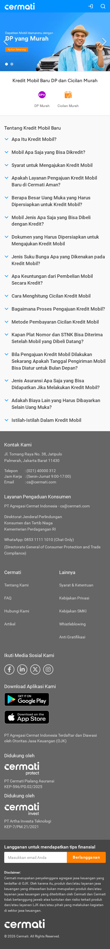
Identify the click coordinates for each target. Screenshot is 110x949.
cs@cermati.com (41, 482)
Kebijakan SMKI (73, 611)
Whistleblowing (72, 624)
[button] (6, 42)
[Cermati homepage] (24, 923)
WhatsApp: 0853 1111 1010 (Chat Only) (39, 539)
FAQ (8, 598)
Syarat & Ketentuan (76, 585)
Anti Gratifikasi (72, 637)
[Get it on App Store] (55, 717)
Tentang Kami (16, 585)
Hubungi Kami (16, 611)
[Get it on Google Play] (55, 699)
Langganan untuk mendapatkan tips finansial (49, 847)
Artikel (9, 624)
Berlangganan (86, 857)
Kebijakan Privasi (74, 598)
